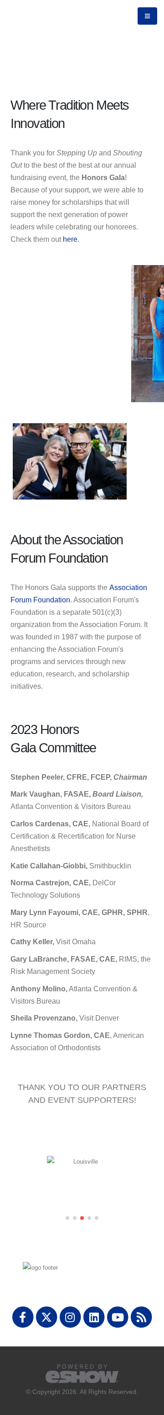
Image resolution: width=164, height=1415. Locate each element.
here (70, 239)
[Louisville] (82, 1161)
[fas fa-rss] (141, 1317)
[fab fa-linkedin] (95, 1317)
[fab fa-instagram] (70, 1317)
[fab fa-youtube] (118, 1317)
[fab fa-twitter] (47, 1317)
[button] (67, 1218)
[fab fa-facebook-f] (23, 1317)
